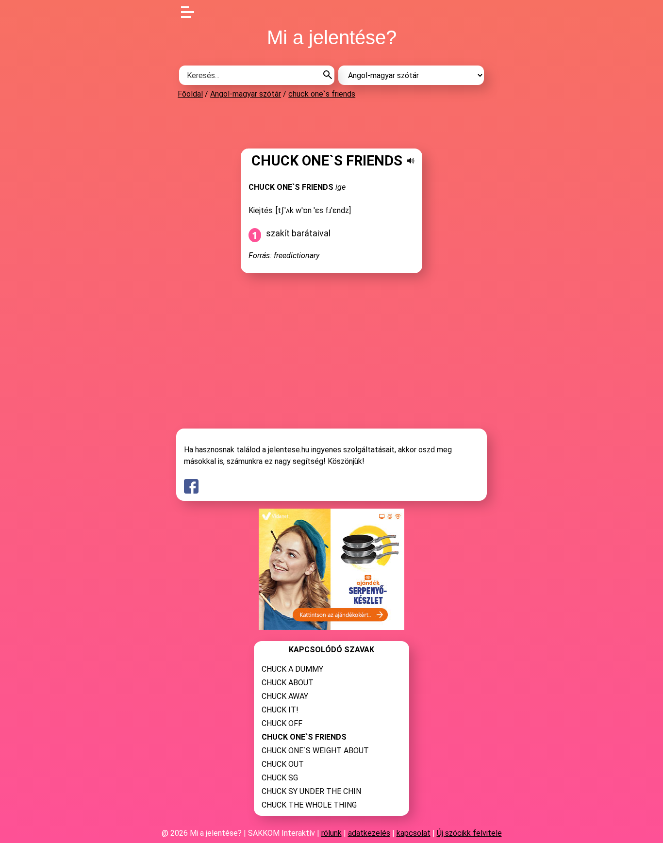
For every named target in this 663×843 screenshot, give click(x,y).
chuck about (288, 682)
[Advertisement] (331, 123)
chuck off (282, 723)
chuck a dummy (292, 669)
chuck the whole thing (309, 805)
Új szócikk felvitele (469, 833)
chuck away (285, 696)
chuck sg (280, 777)
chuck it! (280, 709)
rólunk (331, 833)
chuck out (283, 764)
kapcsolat (414, 833)
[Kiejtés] (410, 160)
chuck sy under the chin (311, 791)
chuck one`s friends (321, 94)
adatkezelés (369, 833)
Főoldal (190, 94)
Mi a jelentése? (332, 37)
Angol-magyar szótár (245, 94)
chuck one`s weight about (315, 750)
